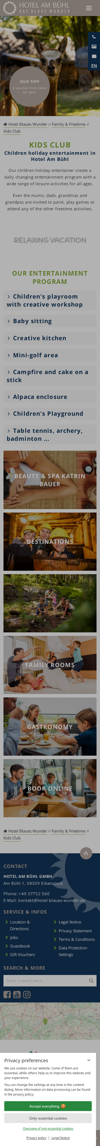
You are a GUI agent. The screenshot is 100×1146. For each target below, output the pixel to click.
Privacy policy (36, 1138)
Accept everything (44, 1106)
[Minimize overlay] (89, 1060)
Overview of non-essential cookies (48, 1128)
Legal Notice (60, 1138)
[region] (48, 1081)
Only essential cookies (48, 1118)
